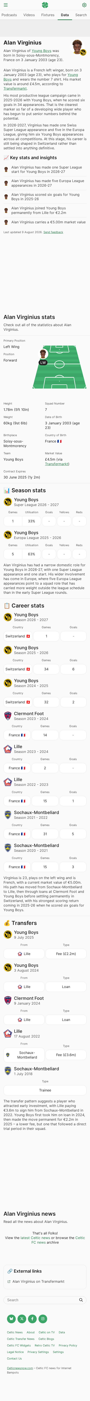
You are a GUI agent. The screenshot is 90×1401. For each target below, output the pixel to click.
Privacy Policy (68, 1345)
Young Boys (41, 50)
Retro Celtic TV (45, 1345)
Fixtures (47, 15)
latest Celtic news (35, 1238)
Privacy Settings (38, 1352)
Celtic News (15, 1332)
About (31, 1332)
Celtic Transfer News (21, 1339)
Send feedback (53, 232)
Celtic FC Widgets (19, 1345)
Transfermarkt (15, 88)
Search (81, 15)
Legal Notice (15, 1352)
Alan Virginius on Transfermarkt (38, 1281)
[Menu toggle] (5, 5)
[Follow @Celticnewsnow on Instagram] (43, 1319)
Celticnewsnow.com (20, 1368)
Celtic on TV (47, 1332)
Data (65, 15)
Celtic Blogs (46, 1339)
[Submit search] (81, 1300)
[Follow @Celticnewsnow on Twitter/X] (22, 1319)
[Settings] (84, 5)
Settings (58, 1352)
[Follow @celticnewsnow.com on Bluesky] (11, 1319)
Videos (29, 15)
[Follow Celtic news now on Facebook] (32, 1319)
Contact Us (14, 1358)
